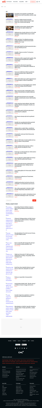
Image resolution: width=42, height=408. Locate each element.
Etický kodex (24, 405)
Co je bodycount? (5, 376)
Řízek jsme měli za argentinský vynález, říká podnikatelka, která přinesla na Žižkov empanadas (25, 59)
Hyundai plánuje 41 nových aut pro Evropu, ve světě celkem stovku (25, 233)
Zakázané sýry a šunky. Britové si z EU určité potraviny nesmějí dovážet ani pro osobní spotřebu (25, 34)
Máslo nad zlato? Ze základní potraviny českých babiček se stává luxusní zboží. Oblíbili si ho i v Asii (24, 41)
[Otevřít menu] (39, 2)
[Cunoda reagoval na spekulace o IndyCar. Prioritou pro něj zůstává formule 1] (10, 299)
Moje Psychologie (5, 360)
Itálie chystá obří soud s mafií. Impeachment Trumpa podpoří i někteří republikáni (25, 79)
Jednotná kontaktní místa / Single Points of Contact (13, 405)
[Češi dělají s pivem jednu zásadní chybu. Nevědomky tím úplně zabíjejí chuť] (10, 28)
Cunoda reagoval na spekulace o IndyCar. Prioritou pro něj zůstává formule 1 (24, 295)
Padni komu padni (32, 375)
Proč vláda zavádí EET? (33, 373)
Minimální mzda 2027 (33, 390)
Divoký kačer (32, 377)
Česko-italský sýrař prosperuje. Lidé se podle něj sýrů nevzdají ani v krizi (24, 146)
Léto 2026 (18, 367)
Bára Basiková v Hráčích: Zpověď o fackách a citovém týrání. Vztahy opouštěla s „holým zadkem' (25, 308)
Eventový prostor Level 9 (10, 363)
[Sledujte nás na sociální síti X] (17, 348)
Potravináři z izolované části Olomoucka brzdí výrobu (24, 134)
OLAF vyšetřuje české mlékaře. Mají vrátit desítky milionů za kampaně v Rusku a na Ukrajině (25, 105)
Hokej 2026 (4, 388)
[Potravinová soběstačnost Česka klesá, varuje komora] (10, 178)
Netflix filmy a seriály (19, 393)
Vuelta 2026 (33, 363)
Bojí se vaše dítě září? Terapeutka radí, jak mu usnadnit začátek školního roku (25, 243)
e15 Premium (9, 1)
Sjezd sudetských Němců (33, 372)
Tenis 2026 (3, 390)
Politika (31, 367)
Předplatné (24, 340)
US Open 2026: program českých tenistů (22, 363)
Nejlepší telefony (18, 387)
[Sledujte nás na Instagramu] (22, 348)
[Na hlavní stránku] (4, 2)
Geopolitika (21, 1)
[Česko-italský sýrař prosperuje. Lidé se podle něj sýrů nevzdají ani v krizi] (10, 147)
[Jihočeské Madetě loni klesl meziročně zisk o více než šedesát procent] (10, 48)
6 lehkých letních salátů (19, 379)
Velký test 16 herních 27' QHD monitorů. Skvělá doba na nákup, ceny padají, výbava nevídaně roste (25, 256)
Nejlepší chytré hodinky (19, 390)
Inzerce (19, 340)
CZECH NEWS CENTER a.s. (25, 399)
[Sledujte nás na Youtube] (24, 348)
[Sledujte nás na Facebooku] (20, 348)
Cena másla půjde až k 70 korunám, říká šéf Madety (25, 171)
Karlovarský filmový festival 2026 (21, 369)
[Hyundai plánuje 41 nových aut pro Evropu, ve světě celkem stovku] (10, 236)
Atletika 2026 (4, 393)
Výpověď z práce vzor (33, 376)
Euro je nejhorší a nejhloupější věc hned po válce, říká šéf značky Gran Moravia (25, 158)
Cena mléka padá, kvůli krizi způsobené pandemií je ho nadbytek (24, 111)
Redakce (14, 340)
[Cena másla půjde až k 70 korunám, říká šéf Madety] (10, 172)
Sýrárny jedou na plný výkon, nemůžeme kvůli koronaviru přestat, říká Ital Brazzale (25, 129)
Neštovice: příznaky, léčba (6, 371)
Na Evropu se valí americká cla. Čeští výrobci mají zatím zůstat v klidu (25, 152)
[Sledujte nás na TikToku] (26, 348)
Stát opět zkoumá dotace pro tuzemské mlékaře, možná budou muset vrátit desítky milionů (25, 98)
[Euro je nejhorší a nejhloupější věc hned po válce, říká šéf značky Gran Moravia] (10, 159)
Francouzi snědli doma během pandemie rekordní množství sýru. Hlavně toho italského (24, 73)
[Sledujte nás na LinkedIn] (15, 348)
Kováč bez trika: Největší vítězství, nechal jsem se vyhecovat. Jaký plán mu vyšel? (25, 268)
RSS (28, 340)
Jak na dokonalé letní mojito (20, 378)
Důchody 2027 (32, 388)
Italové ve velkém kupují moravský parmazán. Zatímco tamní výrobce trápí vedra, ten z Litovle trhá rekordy (24, 21)
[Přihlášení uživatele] (37, 2)
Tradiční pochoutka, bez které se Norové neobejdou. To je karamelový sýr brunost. (25, 183)
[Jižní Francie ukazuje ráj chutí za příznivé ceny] (10, 118)
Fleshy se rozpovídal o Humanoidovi (23, 277)
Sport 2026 (4, 383)
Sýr (5, 6)
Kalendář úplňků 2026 (5, 375)
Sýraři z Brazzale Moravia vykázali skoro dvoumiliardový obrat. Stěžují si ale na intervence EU (24, 165)
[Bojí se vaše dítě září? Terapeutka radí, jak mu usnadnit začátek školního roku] (10, 247)
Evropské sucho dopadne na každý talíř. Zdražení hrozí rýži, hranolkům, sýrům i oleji (25, 14)
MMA (3, 386)
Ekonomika (15, 1)
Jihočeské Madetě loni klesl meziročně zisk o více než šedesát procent (25, 47)
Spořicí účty (31, 387)
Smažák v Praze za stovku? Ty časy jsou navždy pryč (24, 53)
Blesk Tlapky (11, 360)
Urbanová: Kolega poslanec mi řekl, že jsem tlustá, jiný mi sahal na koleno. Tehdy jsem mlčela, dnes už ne (25, 220)
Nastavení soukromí (25, 404)
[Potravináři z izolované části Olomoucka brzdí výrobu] (10, 135)
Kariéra (32, 340)
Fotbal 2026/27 (4, 387)
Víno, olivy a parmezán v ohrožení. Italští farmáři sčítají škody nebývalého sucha (24, 189)
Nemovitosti (7, 361)
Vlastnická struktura (32, 404)
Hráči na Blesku (17, 360)
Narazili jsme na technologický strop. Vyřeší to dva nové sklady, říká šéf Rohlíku (25, 85)
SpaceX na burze (18, 386)
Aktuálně (4, 367)
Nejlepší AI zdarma (19, 388)
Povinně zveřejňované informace (31, 405)
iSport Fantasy (23, 360)
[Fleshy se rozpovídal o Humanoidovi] (10, 278)
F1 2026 (3, 391)
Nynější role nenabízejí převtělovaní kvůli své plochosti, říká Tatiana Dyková (25, 123)
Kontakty (9, 340)
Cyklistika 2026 (4, 394)
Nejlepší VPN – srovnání (19, 391)
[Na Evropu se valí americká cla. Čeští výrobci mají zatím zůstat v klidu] (10, 153)
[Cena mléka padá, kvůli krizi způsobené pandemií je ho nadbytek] (10, 112)
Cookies (20, 404)
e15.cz (2, 6)
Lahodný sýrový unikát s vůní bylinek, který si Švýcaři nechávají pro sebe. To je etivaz (25, 195)
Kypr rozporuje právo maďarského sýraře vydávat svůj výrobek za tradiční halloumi (25, 91)
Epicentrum (4, 369)
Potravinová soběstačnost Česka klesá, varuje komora (24, 177)
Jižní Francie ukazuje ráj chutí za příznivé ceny (24, 117)
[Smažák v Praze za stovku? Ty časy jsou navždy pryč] (10, 54)
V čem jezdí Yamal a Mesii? (6, 372)
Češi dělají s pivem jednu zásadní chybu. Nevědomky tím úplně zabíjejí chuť (24, 27)
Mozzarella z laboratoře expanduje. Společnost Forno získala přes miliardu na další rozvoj (25, 66)
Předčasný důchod (32, 386)
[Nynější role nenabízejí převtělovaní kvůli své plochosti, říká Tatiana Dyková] (10, 124)
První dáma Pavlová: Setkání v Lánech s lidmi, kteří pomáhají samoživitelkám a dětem (24, 208)
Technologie (18, 383)
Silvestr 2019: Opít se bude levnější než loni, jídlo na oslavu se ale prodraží (25, 140)
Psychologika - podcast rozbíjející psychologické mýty (20, 361)
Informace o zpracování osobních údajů (12, 404)
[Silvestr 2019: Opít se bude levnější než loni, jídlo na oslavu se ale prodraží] (10, 141)
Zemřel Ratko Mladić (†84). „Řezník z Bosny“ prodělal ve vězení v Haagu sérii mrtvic (25, 284)
